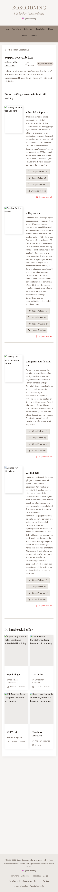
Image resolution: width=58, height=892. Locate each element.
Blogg (50, 29)
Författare (16, 29)
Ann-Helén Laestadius (18, 49)
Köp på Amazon (38, 184)
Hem (7, 29)
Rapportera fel (45, 197)
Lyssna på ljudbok (38, 191)
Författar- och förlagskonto (20, 881)
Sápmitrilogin (13, 674)
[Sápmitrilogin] (16, 650)
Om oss (24, 35)
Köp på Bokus (37, 178)
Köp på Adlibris (38, 171)
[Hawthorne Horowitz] (41, 708)
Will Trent (12, 732)
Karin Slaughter (15, 737)
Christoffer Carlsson (38, 681)
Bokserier (28, 29)
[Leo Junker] (41, 650)
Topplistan (40, 29)
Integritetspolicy (21, 886)
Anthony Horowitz (42, 741)
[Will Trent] (16, 708)
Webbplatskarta (37, 886)
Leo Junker (38, 674)
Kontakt (34, 35)
